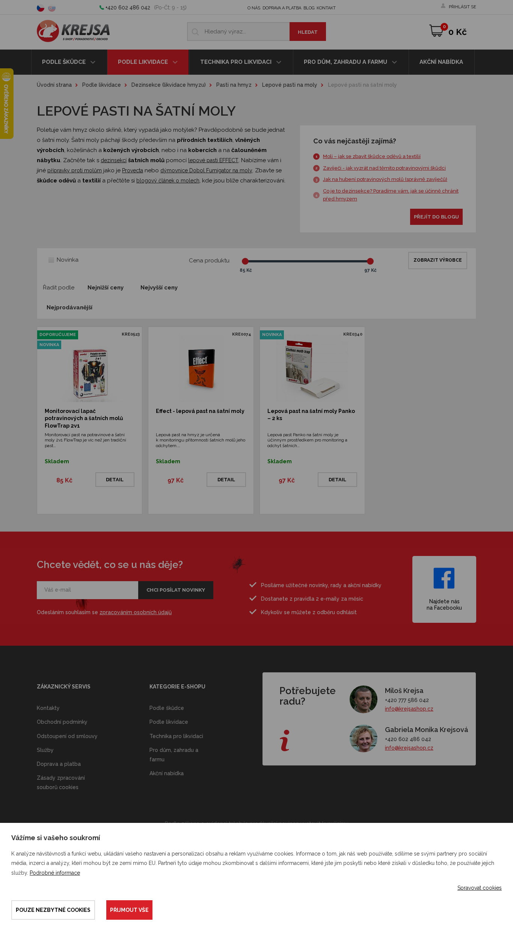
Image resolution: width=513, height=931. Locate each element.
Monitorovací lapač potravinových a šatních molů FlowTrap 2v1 (84, 418)
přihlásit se (462, 7)
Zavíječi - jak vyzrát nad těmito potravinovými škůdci (384, 168)
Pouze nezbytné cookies (53, 910)
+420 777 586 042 (407, 700)
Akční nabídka (441, 62)
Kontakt (326, 8)
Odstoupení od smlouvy (67, 736)
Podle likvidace (143, 62)
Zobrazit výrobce (437, 260)
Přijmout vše (129, 910)
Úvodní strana (54, 85)
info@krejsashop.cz (409, 709)
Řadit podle (58, 287)
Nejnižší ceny (106, 287)
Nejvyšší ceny (159, 287)
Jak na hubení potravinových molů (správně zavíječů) (385, 179)
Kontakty (48, 708)
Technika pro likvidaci (236, 62)
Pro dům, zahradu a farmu (346, 62)
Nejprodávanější (69, 307)
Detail (115, 479)
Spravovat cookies (479, 888)
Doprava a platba (282, 8)
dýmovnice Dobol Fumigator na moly (206, 170)
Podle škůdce (64, 62)
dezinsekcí (114, 160)
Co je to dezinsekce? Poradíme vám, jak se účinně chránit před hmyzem (391, 195)
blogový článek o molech (167, 181)
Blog (308, 8)
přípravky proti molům (74, 170)
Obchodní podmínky (62, 722)
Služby (45, 750)
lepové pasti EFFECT (213, 160)
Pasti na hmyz (234, 85)
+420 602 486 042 (128, 8)
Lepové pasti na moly (289, 85)
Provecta (132, 170)
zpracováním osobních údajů (136, 612)
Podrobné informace (55, 873)
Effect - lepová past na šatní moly (200, 411)
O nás (253, 8)
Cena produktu (209, 260)
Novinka (67, 259)
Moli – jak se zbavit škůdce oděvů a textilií (372, 156)
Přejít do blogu (436, 217)
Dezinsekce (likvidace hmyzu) (168, 85)
